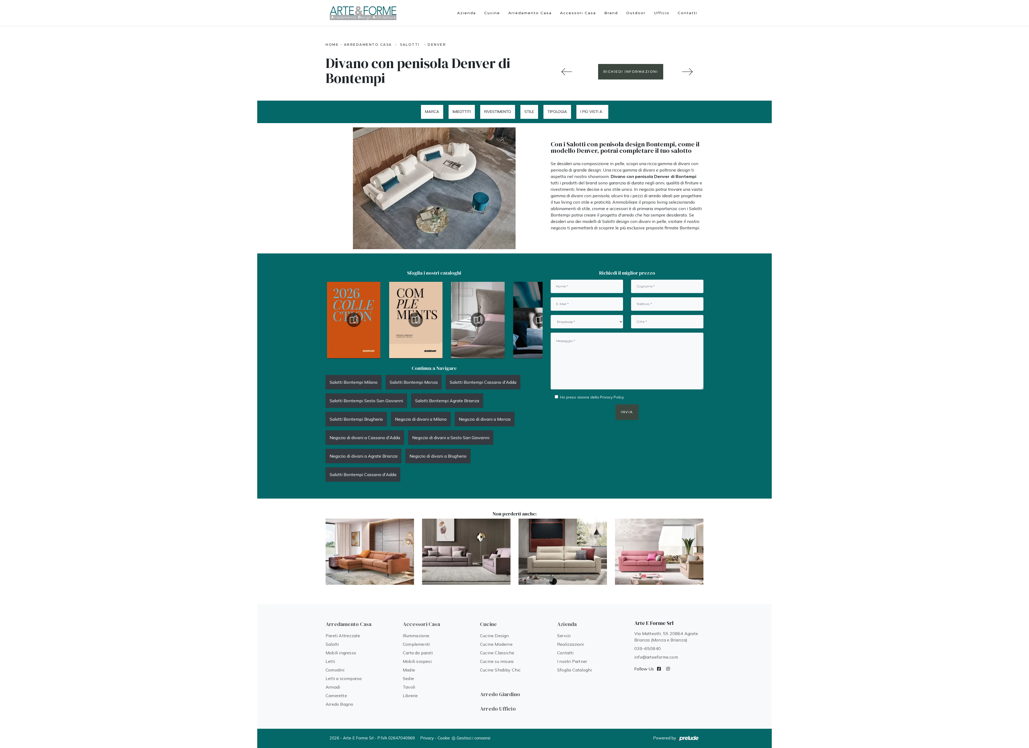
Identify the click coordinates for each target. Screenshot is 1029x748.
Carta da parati (418, 652)
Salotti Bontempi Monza (414, 382)
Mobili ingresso (341, 652)
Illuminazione (416, 635)
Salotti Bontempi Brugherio (356, 419)
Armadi (333, 687)
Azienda (466, 13)
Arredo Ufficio (498, 708)
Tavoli (409, 687)
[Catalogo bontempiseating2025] (540, 320)
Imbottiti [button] (462, 111)
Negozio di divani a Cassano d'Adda (365, 437)
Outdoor (636, 13)
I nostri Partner (572, 661)
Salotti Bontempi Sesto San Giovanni (366, 400)
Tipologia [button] (557, 111)
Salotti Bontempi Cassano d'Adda (483, 382)
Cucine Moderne (496, 644)
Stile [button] (529, 111)
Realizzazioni (570, 644)
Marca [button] (432, 111)
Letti (330, 661)
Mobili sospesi (417, 661)
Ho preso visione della (592, 397)
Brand (611, 13)
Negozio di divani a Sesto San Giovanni (450, 437)
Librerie (410, 695)
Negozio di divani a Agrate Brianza (363, 456)
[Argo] (370, 552)
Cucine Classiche (497, 652)
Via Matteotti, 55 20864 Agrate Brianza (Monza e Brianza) (666, 637)
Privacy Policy (612, 397)
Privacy (427, 738)
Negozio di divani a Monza (484, 419)
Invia (627, 412)
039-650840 (647, 648)
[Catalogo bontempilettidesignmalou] (478, 320)
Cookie (444, 738)
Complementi (416, 644)
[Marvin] (567, 71)
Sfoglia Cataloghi (574, 670)
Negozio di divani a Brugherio (438, 456)
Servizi (564, 635)
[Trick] (659, 552)
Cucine (492, 13)
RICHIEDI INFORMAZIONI (630, 72)
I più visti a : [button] (592, 111)
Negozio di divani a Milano (421, 419)
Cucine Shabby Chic (500, 670)
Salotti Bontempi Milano (354, 382)
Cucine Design (494, 635)
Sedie (408, 678)
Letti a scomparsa (343, 678)
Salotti (410, 45)
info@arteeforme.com (656, 657)
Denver (437, 45)
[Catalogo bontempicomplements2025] (354, 320)
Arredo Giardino (500, 694)
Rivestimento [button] (497, 111)
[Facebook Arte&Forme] (659, 668)
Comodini (335, 670)
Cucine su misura (496, 661)
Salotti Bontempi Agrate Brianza (447, 400)
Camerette (336, 695)
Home (332, 45)
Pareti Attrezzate (343, 635)
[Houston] (687, 71)
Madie (409, 670)
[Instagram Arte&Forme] (668, 668)
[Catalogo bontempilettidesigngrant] (416, 320)
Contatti (687, 13)
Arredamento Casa (530, 13)
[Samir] (563, 552)
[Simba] (466, 552)
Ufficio (661, 13)
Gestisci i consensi (473, 738)
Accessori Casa (578, 13)
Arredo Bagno (339, 704)
